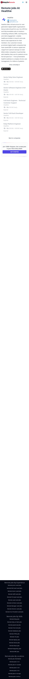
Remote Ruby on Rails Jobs (14, 622)
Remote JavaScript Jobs (14, 625)
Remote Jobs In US (14, 662)
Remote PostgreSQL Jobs (14, 648)
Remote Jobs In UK (14, 667)
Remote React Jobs (14, 645)
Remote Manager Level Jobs (14, 606)
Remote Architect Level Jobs (14, 603)
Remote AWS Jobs (14, 651)
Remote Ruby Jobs (14, 619)
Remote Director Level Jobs (14, 609)
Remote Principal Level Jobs (14, 597)
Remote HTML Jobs (15, 634)
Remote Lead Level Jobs (14, 600)
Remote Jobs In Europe (14, 673)
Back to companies (14, 138)
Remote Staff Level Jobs (14, 594)
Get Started (14, 152)
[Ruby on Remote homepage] (8, 2)
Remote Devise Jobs (14, 642)
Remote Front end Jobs (14, 628)
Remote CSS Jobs (14, 637)
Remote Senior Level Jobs (14, 591)
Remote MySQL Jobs (14, 640)
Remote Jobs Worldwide (14, 659)
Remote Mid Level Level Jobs (14, 588)
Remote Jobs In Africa (14, 676)
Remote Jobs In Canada (14, 664)
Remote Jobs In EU (14, 670)
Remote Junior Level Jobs (14, 585)
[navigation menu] (23, 2)
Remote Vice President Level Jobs (14, 612)
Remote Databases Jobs (14, 631)
